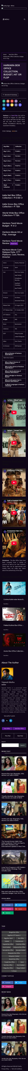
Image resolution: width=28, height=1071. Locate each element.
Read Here (14, 243)
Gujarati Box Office (8, 944)
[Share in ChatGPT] (3, 101)
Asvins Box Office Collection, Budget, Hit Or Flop (14, 651)
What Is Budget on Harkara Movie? (13, 376)
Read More (6, 604)
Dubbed (7, 941)
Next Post (20, 736)
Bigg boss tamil (8, 938)
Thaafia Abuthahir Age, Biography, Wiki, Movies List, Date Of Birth (13, 797)
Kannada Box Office (8, 950)
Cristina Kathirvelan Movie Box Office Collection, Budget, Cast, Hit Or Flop (14, 599)
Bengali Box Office (14, 932)
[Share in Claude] (7, 101)
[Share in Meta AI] (3, 108)
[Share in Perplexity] (3, 104)
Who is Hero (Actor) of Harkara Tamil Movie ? (14, 367)
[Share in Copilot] (16, 104)
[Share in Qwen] (20, 104)
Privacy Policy (5, 1068)
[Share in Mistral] (12, 104)
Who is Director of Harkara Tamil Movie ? (13, 353)
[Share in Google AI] (12, 101)
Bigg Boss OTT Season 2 (14, 935)
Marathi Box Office (14, 959)
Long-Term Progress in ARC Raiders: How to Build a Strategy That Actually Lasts (14, 869)
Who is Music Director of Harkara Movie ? (12, 362)
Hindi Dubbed (6, 947)
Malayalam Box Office (14, 953)
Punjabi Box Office (9, 962)
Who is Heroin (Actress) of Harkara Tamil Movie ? (13, 371)
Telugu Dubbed (21, 968)
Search (4, 742)
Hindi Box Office (20, 944)
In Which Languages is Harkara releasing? (14, 385)
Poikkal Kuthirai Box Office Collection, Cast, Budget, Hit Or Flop (14, 625)
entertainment (19, 941)
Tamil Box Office (19, 728)
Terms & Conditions (17, 1068)
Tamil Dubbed (20, 965)
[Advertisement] (14, 38)
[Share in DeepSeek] (7, 104)
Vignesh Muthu (8, 682)
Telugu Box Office (8, 968)
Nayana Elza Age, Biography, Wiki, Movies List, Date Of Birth (13, 774)
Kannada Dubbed (20, 950)
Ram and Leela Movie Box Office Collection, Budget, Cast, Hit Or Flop (13, 892)
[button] (14, 354)
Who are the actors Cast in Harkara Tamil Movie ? (13, 380)
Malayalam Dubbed (14, 956)
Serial (22, 962)
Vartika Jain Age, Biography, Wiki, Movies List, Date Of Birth (13, 819)
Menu (6, 19)
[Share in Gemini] (16, 101)
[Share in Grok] (20, 101)
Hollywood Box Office (19, 947)
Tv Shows (14, 971)
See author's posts (9, 716)
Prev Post (7, 736)
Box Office (7, 728)
